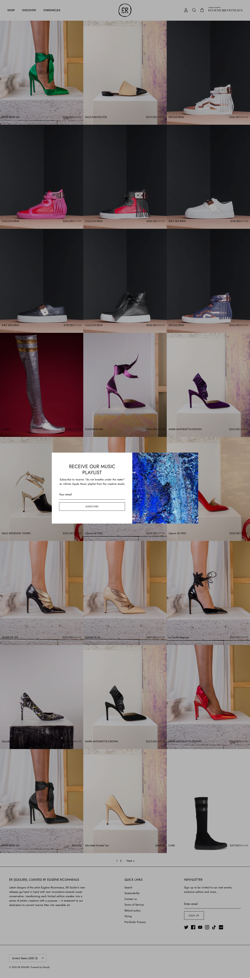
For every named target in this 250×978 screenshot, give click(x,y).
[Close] (194, 457)
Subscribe (91, 506)
